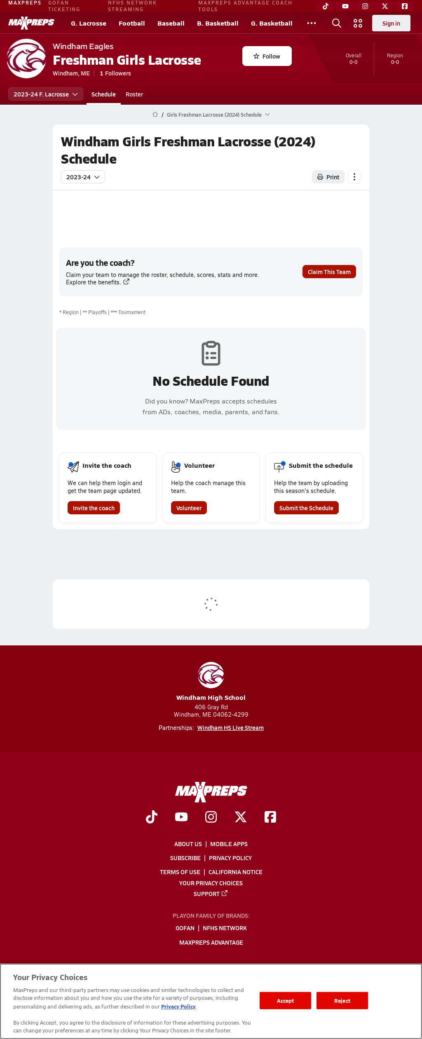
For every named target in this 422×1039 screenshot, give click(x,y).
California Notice (236, 872)
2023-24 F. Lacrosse (41, 94)
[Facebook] (405, 6)
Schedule (103, 94)
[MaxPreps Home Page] (155, 114)
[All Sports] (311, 23)
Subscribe (185, 858)
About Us (188, 844)
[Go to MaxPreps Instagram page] (211, 818)
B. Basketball (218, 23)
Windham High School (211, 697)
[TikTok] (325, 6)
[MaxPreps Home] (31, 23)
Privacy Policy (230, 858)
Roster (134, 94)
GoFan (185, 928)
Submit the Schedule (306, 508)
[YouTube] (345, 6)
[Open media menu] (358, 23)
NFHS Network (225, 928)
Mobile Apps (229, 844)
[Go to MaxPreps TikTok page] (151, 818)
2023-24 (78, 177)
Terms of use (180, 872)
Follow (271, 56)
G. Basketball (272, 23)
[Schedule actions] (354, 176)
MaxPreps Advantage (211, 942)
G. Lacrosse (88, 23)
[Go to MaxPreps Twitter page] (240, 818)
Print (332, 177)
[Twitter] (385, 6)
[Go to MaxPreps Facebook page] (270, 818)
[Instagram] (365, 6)
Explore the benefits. (93, 282)
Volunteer (189, 508)
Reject (342, 1000)
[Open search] (336, 23)
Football (132, 23)
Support (207, 893)
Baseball (171, 23)
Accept (285, 1000)
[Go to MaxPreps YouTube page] (181, 818)
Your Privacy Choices (211, 883)
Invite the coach (94, 508)
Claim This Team (329, 271)
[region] (211, 1001)
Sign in (391, 23)
